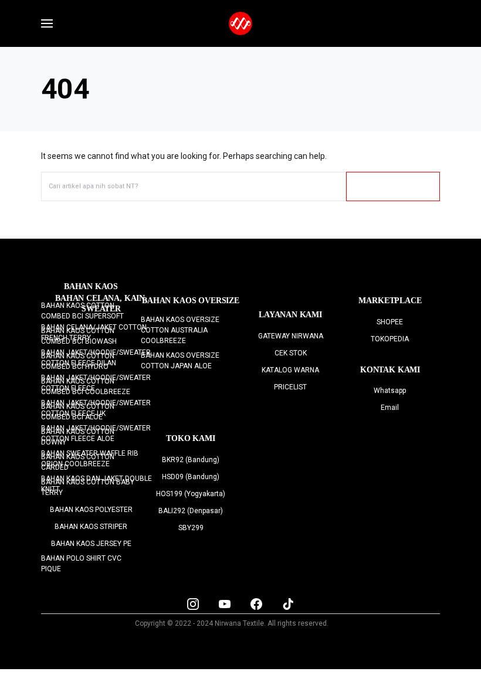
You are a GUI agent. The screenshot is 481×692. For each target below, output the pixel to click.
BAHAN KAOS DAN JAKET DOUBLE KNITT (96, 483)
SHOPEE (390, 322)
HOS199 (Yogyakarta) (190, 494)
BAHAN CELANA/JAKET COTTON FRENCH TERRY (94, 332)
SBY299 (191, 528)
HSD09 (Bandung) (190, 477)
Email (390, 407)
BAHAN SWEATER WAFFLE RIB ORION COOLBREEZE (89, 458)
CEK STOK (291, 353)
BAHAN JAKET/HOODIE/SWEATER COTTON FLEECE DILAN (96, 357)
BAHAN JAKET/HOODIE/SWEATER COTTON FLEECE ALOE (96, 433)
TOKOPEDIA (390, 339)
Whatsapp (390, 390)
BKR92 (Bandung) (190, 460)
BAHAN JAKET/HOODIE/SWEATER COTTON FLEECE (96, 383)
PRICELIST (290, 387)
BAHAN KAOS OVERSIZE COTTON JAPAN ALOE (180, 360)
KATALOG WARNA (290, 370)
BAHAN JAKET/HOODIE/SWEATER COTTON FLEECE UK (96, 408)
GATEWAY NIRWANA (290, 336)
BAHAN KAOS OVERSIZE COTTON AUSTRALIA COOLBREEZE (180, 330)
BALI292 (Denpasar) (190, 511)
